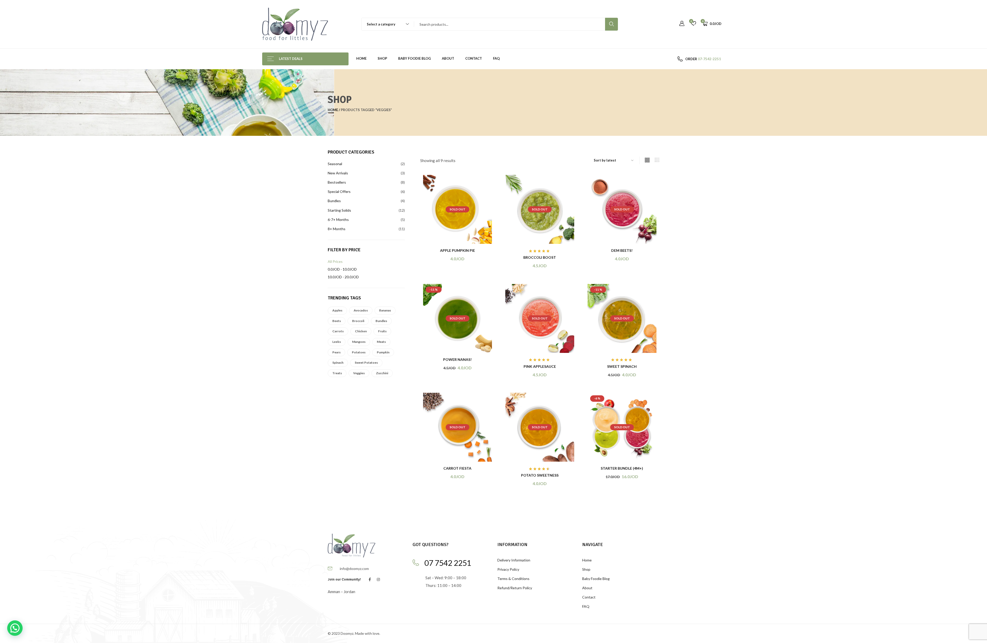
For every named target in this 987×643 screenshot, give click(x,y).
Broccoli (358, 321)
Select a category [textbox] (381, 24)
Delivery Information (513, 560)
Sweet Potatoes (366, 362)
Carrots (338, 331)
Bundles (381, 321)
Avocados (361, 310)
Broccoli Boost (539, 257)
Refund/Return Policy (514, 588)
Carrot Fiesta (457, 468)
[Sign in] (681, 23)
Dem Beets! (622, 250)
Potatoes (358, 352)
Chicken (361, 331)
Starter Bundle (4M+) (622, 468)
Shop (382, 58)
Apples (337, 310)
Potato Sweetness (540, 475)
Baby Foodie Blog (414, 58)
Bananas (385, 310)
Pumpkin (383, 352)
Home (361, 58)
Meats (381, 342)
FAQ (496, 58)
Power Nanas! (457, 359)
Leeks (336, 342)
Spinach (337, 362)
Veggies (359, 373)
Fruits (382, 331)
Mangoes (358, 342)
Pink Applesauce (540, 366)
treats (337, 373)
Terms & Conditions (513, 578)
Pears (336, 352)
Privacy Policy (508, 569)
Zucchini (382, 373)
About (448, 58)
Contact (473, 58)
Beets (336, 321)
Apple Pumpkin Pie (457, 250)
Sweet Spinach (622, 366)
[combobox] (385, 24)
